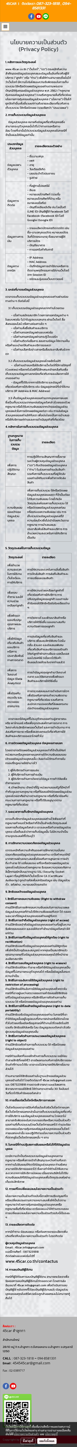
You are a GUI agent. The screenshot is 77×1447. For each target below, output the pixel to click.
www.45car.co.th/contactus (31, 1261)
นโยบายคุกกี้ (51, 1434)
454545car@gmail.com (31, 1363)
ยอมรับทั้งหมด (46, 1441)
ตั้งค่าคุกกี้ (28, 1441)
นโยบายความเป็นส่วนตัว (26, 1434)
